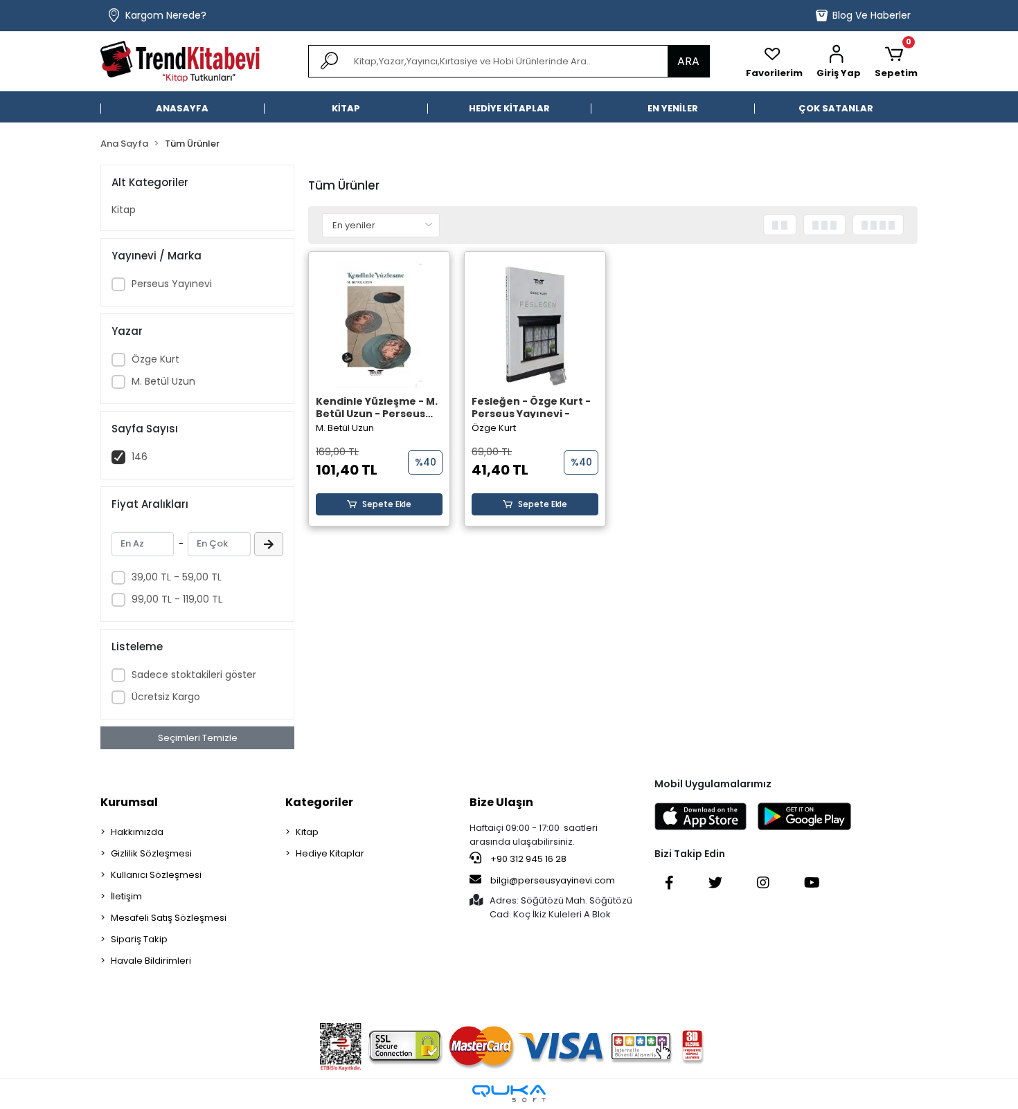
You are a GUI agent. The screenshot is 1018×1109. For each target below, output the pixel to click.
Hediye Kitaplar (330, 853)
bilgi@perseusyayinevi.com (552, 880)
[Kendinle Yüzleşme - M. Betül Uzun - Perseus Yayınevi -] (379, 324)
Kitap (123, 210)
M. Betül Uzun (163, 381)
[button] (838, 61)
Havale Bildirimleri (151, 960)
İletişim (126, 896)
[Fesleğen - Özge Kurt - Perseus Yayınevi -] (535, 324)
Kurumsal (129, 802)
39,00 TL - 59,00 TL (177, 577)
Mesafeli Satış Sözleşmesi (168, 917)
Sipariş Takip (139, 939)
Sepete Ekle (386, 504)
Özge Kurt (155, 359)
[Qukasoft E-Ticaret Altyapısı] (509, 1093)
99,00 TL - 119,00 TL (177, 599)
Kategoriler (319, 802)
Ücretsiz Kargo (166, 697)
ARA (688, 61)
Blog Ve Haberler (871, 15)
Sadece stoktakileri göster (194, 674)
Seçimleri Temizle (198, 737)
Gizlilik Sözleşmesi (151, 853)
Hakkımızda (137, 831)
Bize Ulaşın (501, 802)
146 (140, 457)
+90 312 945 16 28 (527, 858)
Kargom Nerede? (165, 15)
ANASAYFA (182, 108)
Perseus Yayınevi (172, 284)
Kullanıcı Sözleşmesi (156, 874)
